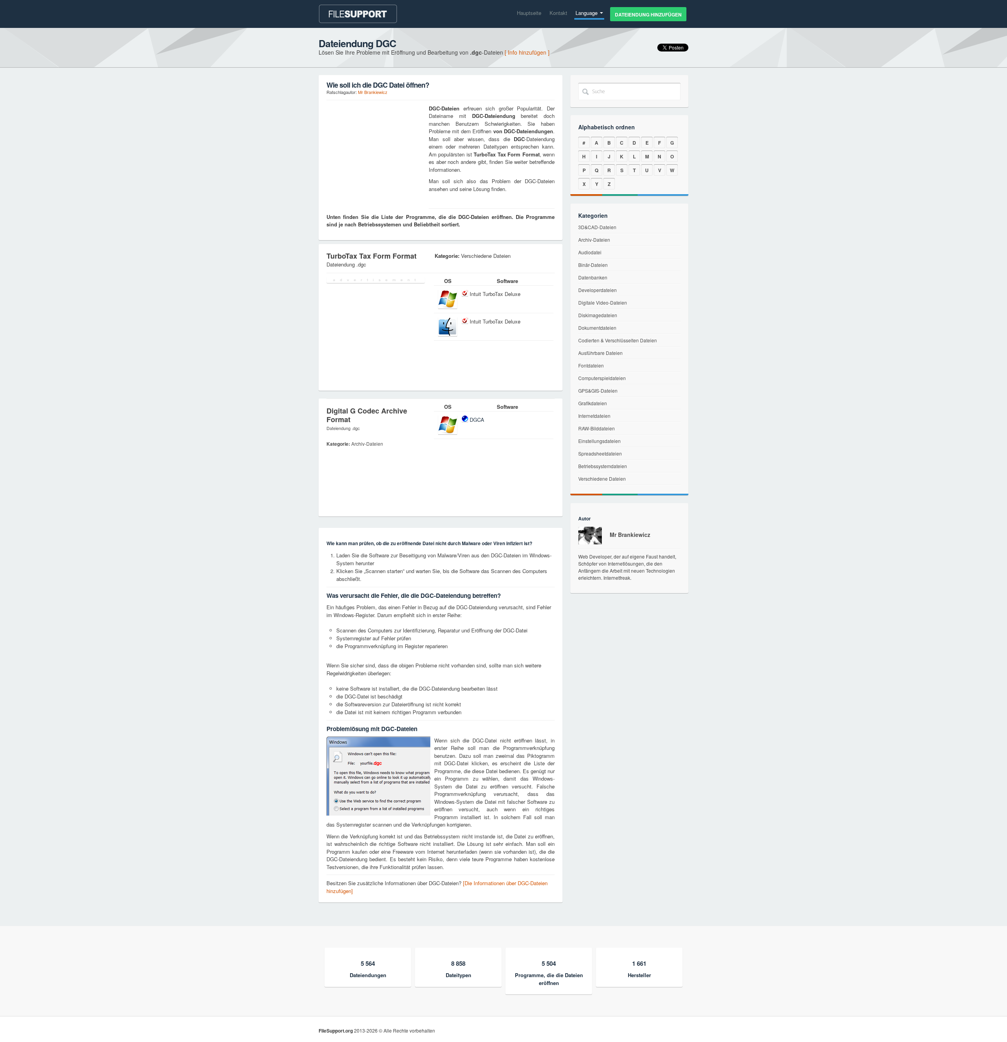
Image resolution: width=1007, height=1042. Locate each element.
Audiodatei (589, 252)
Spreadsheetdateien (600, 453)
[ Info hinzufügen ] (527, 52)
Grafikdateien (592, 403)
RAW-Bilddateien (596, 428)
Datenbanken (592, 277)
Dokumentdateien (597, 327)
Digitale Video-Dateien (602, 302)
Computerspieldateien (602, 378)
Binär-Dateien (593, 264)
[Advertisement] (375, 154)
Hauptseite (529, 13)
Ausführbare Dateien (600, 352)
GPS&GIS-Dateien (598, 390)
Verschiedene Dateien (602, 478)
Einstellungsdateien (599, 440)
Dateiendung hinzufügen (648, 14)
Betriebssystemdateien (602, 466)
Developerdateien (597, 290)
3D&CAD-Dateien (597, 227)
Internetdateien (594, 415)
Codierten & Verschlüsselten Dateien (617, 340)
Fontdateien (591, 365)
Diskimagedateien (597, 315)
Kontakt (558, 13)
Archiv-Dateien (594, 239)
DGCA (477, 419)
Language (587, 13)
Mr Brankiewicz (372, 92)
